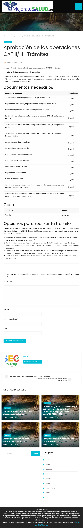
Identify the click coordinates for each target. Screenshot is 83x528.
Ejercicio (49, 478)
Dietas (48, 474)
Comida (49, 469)
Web (5, 329)
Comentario (8, 281)
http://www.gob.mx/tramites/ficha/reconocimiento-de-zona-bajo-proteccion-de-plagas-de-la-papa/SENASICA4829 (60, 410)
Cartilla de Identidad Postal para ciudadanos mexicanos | (17, 412)
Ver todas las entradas (32, 362)
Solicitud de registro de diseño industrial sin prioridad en (17, 440)
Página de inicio (8, 36)
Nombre (7, 309)
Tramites (18, 36)
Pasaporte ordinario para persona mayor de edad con (58, 440)
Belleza (48, 464)
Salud (48, 483)
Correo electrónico (11, 319)
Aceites (48, 460)
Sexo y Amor (50, 488)
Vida (47, 497)
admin (9, 62)
